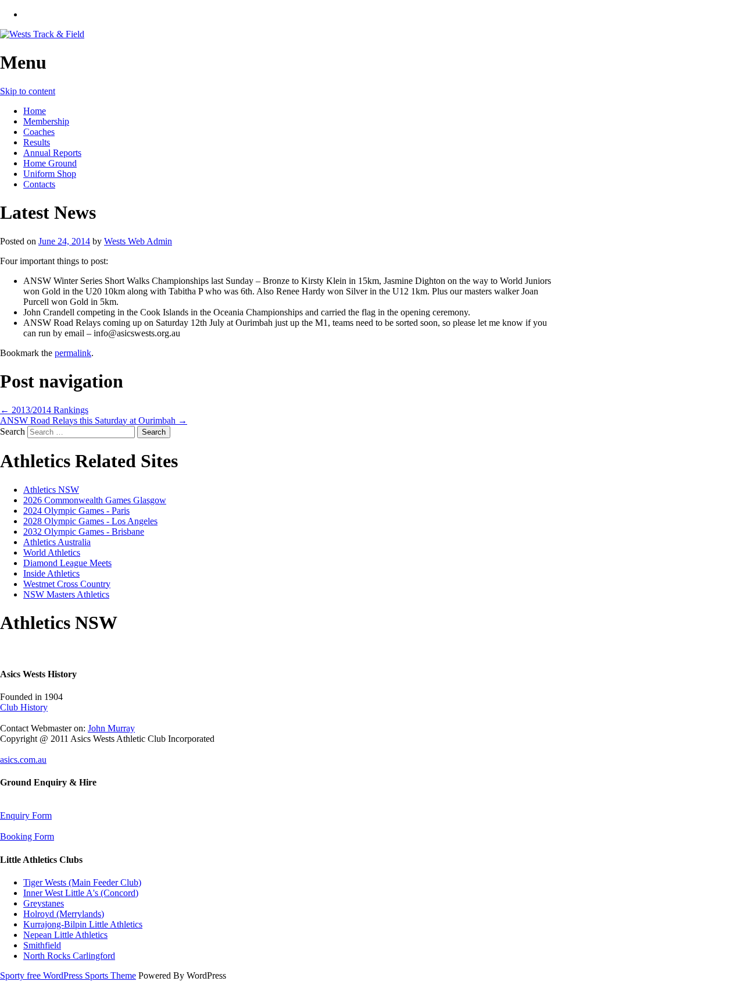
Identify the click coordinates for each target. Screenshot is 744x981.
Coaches (39, 132)
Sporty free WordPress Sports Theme (68, 975)
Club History (24, 707)
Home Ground (50, 163)
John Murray (111, 728)
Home (34, 111)
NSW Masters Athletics (66, 594)
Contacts (39, 184)
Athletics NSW (51, 490)
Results (36, 142)
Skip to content (27, 91)
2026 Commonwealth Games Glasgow (94, 500)
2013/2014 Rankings (44, 410)
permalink (73, 353)
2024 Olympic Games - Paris (76, 511)
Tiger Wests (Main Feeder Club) (82, 882)
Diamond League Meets (67, 563)
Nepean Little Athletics (65, 935)
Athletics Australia (57, 542)
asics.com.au (23, 760)
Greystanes (43, 903)
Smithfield (42, 945)
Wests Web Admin (138, 241)
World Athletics (51, 552)
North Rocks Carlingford (69, 956)
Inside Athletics (51, 573)
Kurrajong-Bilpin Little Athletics (82, 924)
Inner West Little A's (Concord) (80, 893)
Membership (46, 121)
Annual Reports (52, 153)
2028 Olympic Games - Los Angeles (90, 521)
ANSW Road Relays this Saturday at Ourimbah (93, 420)
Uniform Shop (49, 174)
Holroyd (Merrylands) (63, 914)
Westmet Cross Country (66, 584)
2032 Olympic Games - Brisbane (83, 531)
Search (12, 431)
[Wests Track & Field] (42, 34)
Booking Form (27, 836)
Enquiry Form (26, 815)
